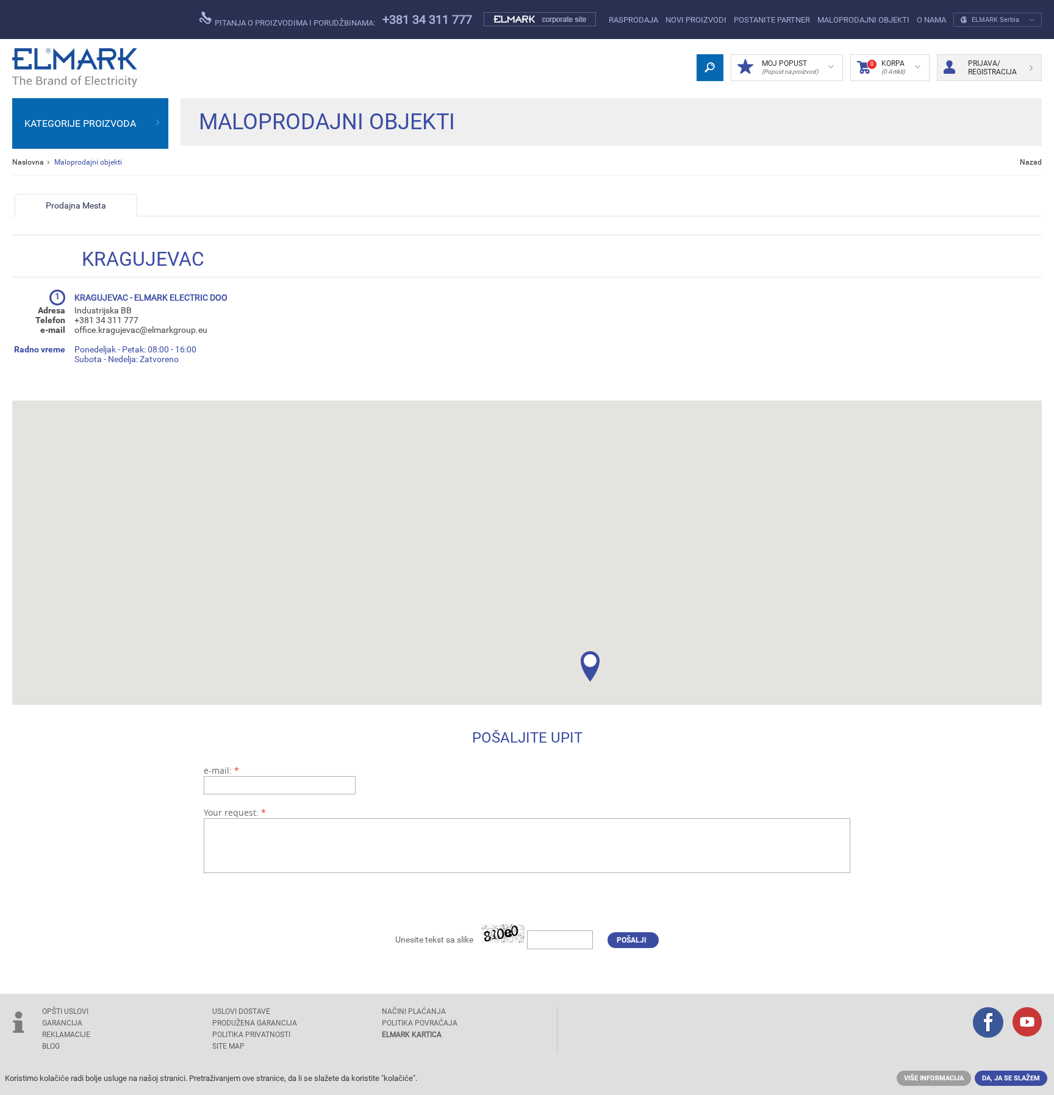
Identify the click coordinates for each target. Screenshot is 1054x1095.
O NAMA (931, 19)
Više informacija (934, 1078)
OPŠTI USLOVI (65, 1011)
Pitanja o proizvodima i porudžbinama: (294, 22)
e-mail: (221, 770)
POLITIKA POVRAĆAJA (419, 1023)
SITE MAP (228, 1046)
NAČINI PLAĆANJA (414, 1011)
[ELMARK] (74, 67)
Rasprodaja (633, 19)
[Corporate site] (540, 19)
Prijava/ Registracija (992, 67)
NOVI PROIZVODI (695, 19)
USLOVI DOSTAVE (241, 1011)
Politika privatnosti (251, 1034)
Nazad (1031, 162)
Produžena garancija (254, 1023)
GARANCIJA (62, 1023)
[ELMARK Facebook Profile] (988, 1023)
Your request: (235, 812)
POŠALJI (632, 940)
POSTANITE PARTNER (772, 19)
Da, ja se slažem (1011, 1078)
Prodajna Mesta (76, 205)
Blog (51, 1046)
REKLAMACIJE (66, 1034)
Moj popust (790, 67)
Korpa (887, 67)
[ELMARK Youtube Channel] (1027, 1023)
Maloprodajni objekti (863, 19)
